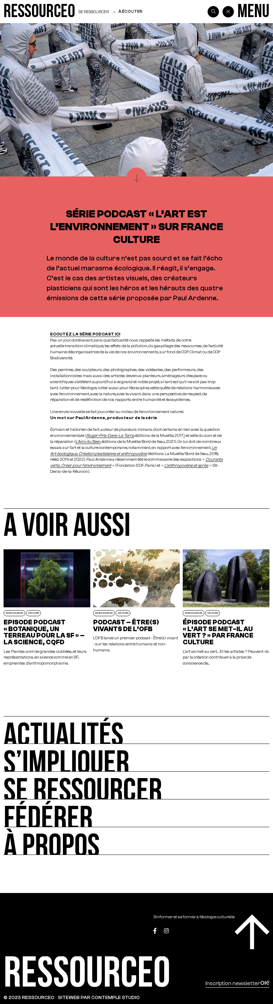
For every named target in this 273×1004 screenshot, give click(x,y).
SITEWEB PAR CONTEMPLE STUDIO (99, 997)
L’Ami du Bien (88, 441)
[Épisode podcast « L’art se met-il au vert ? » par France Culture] (226, 607)
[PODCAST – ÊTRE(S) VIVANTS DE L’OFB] (136, 607)
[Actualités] (136, 730)
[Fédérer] (136, 813)
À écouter (130, 11)
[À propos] (136, 841)
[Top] (252, 931)
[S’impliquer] (136, 758)
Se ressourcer (94, 11)
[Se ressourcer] (136, 785)
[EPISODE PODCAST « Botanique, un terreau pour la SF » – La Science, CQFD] (47, 607)
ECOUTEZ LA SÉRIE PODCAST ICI (85, 334)
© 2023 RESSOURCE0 (29, 997)
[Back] (228, 11)
